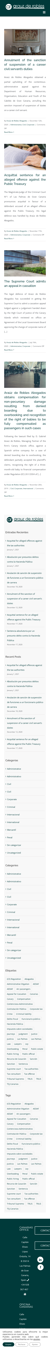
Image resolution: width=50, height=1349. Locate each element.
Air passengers (23, 989)
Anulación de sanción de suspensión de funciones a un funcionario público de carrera (25, 578)
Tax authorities (31, 1069)
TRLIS (30, 1079)
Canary (10, 999)
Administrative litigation (18, 984)
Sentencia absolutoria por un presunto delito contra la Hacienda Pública (23, 635)
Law (9, 1044)
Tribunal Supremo (15, 1079)
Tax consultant (14, 1074)
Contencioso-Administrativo (20, 1004)
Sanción (33, 1059)
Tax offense (29, 1074)
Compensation (24, 999)
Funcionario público (31, 1019)
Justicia (10, 1039)
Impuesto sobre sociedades (19, 1029)
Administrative (16, 124)
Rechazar (21, 1344)
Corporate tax (36, 1009)
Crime (9, 1014)
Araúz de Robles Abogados (17, 121)
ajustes (36, 1339)
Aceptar (8, 1344)
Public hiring (13, 1054)
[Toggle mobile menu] (44, 12)
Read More (8, 132)
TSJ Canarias (12, 1084)
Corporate (30, 124)
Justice (34, 1034)
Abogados (29, 979)
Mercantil (11, 829)
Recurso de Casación (16, 1059)
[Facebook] (41, 1267)
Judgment (23, 1034)
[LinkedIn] (40, 1260)
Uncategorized (14, 852)
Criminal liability (23, 1014)
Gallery (29, 376)
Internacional (13, 814)
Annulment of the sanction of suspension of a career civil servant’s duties (25, 64)
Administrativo (14, 776)
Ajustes (35, 1344)
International (28, 488)
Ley (26, 1044)
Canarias (34, 994)
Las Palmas (22, 1039)
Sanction (11, 1064)
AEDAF (36, 984)
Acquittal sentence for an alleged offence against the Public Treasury (25, 179)
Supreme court (14, 1069)
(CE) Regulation (14, 979)
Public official (28, 1054)
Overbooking (13, 1049)
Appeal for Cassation (16, 994)
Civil (24, 124)
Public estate (37, 1049)
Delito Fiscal (12, 1019)
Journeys (11, 1034)
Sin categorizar (14, 845)
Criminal (11, 807)
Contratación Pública (16, 1009)
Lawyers (18, 1044)
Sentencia (23, 1064)
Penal (9, 837)
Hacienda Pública (15, 1024)
